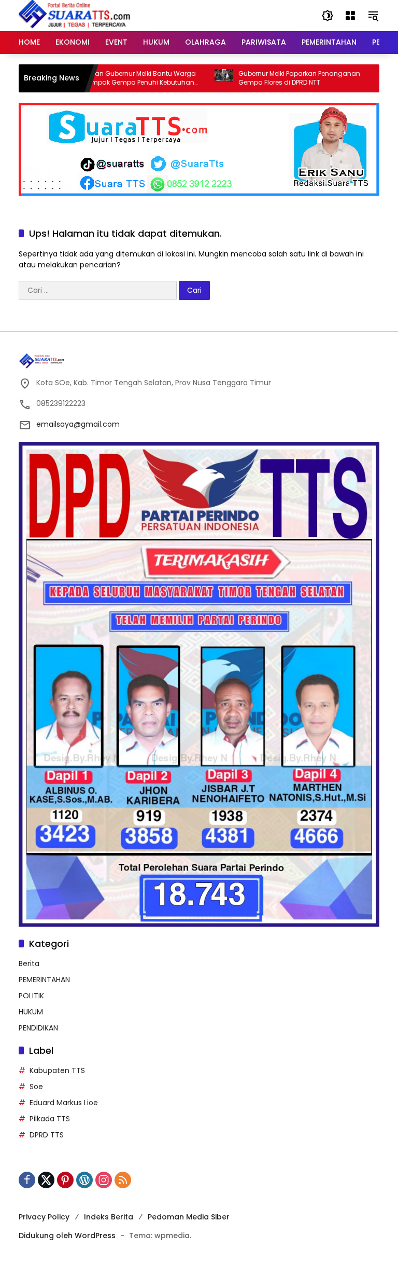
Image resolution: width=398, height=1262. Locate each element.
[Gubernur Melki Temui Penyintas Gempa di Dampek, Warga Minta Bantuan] (361, 78)
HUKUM (31, 1012)
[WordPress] (84, 1180)
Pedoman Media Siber (189, 1217)
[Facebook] (27, 1180)
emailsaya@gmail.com (78, 424)
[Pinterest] (65, 1180)
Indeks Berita (108, 1217)
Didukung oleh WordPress (67, 1235)
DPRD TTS (47, 1135)
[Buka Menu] (350, 15)
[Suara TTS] (75, 15)
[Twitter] (46, 1180)
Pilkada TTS (50, 1119)
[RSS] (123, 1180)
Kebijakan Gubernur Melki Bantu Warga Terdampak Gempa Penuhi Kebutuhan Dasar (106, 78)
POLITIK (31, 995)
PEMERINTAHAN (44, 979)
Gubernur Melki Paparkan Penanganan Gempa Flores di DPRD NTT (271, 78)
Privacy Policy (44, 1217)
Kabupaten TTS (57, 1070)
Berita (29, 963)
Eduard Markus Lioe (64, 1102)
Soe (36, 1086)
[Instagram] (103, 1180)
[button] (327, 15)
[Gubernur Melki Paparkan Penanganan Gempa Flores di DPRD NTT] (196, 78)
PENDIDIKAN (38, 1028)
